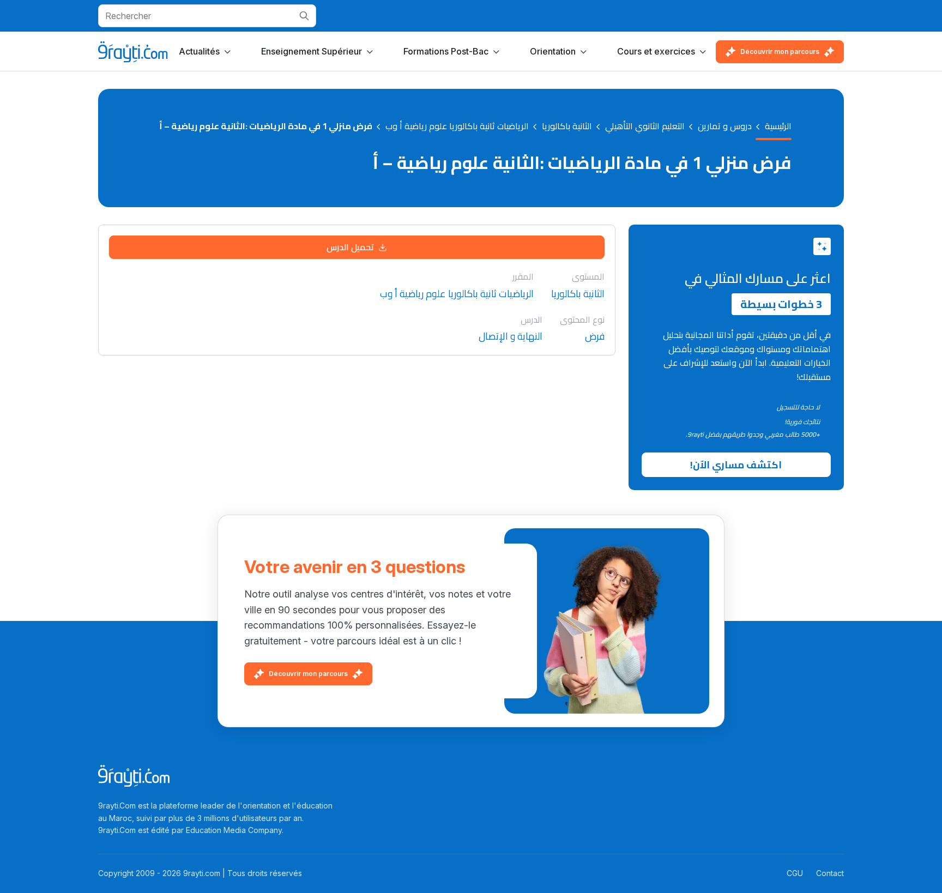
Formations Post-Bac (445, 51)
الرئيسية (778, 126)
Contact (830, 873)
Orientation (553, 51)
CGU (795, 873)
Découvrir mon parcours (779, 51)
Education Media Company (234, 830)
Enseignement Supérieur (311, 51)
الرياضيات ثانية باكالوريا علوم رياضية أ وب (457, 126)
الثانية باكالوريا (567, 126)
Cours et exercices (656, 51)
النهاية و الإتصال (510, 337)
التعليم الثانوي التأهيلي (645, 126)
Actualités (199, 51)
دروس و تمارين (725, 126)
